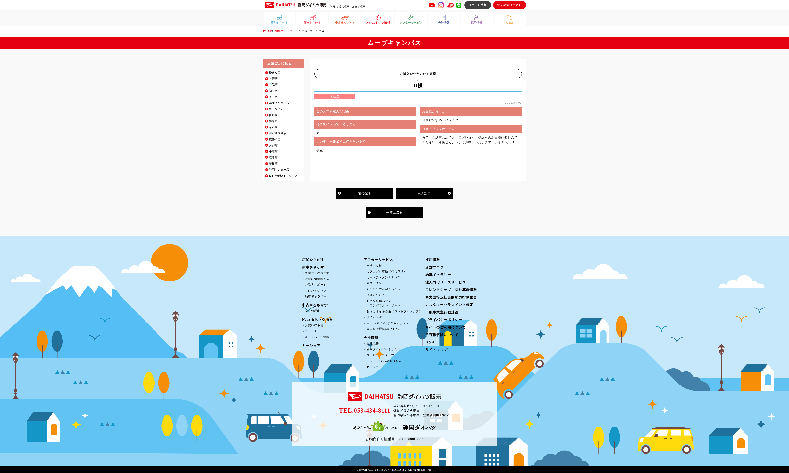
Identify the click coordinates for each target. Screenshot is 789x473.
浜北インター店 (279, 103)
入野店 (273, 78)
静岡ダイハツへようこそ (383, 349)
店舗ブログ (434, 267)
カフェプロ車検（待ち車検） (387, 271)
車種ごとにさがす (317, 273)
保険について (376, 294)
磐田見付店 (276, 109)
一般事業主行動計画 (442, 312)
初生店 (273, 91)
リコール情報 (477, 5)
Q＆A (430, 342)
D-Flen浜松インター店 (283, 175)
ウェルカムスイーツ (380, 355)
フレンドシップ (315, 290)
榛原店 (273, 121)
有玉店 (273, 96)
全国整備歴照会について (383, 329)
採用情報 (432, 260)
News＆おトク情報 (317, 320)
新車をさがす (313, 267)
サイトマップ (436, 350)
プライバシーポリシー (443, 320)
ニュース (311, 331)
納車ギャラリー (315, 296)
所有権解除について (442, 335)
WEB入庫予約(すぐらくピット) (388, 323)
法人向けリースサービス (445, 282)
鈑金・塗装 (374, 283)
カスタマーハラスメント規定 (449, 305)
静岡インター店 (279, 169)
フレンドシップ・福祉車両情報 (451, 290)
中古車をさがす (315, 305)
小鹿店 (273, 151)
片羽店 (273, 145)
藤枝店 (273, 163)
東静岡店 (274, 139)
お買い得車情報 (315, 325)
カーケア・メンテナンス (383, 277)
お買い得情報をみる (319, 279)
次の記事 (424, 193)
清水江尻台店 (277, 133)
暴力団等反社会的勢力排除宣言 (451, 297)
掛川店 (273, 115)
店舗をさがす (313, 260)
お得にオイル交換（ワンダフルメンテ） (394, 311)
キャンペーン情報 (317, 337)
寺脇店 (273, 84)
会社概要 (373, 343)
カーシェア (311, 346)
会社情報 (371, 338)
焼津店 (273, 157)
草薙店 (273, 127)
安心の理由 (312, 310)
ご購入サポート (315, 284)
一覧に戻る (394, 212)
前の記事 (364, 193)
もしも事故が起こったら (383, 289)
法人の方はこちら (509, 5)
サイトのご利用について (445, 327)
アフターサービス (378, 260)
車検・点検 (374, 265)
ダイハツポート (377, 317)
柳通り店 (274, 72)
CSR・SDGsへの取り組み (384, 361)
